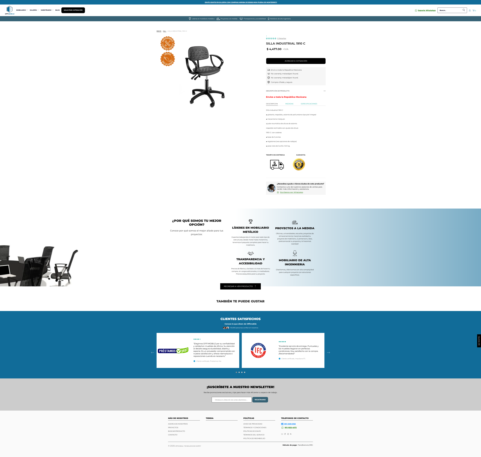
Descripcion (272, 104)
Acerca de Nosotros (178, 424)
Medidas (289, 104)
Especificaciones (309, 104)
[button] (22, 10)
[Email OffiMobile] (282, 434)
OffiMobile (179, 446)
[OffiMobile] (9, 10)
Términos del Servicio (253, 435)
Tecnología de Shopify (192, 446)
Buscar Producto (176, 431)
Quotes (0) (479, 340)
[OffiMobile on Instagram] (288, 434)
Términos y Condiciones (254, 427)
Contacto (172, 435)
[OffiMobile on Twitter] (290, 434)
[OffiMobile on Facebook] (285, 434)
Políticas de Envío (252, 431)
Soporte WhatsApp (427, 10)
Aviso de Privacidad (252, 424)
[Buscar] (464, 10)
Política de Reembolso (254, 438)
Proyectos (173, 427)
